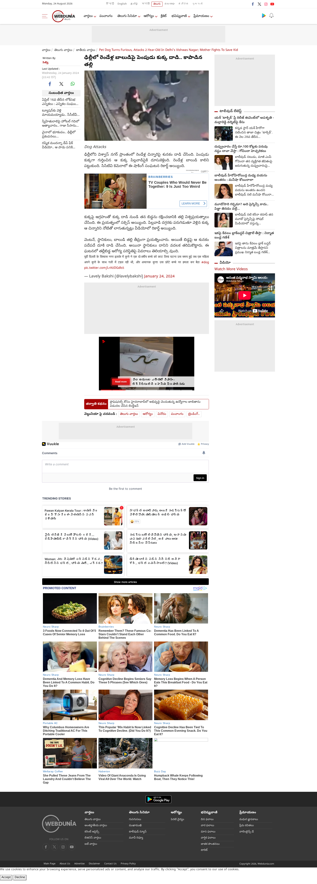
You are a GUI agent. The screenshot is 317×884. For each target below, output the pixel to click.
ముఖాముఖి (135, 825)
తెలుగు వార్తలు (63, 50)
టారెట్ (204, 850)
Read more (121, 381)
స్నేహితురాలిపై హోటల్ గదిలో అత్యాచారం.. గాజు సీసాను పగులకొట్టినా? (60, 123)
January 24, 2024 (159, 276)
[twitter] (259, 4)
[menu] (45, 16)
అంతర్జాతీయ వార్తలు (96, 825)
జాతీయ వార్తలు (85, 50)
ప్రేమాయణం (201, 16)
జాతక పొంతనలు (210, 844)
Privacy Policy (128, 863)
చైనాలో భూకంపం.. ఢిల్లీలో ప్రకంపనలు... (59, 134)
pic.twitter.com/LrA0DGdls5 (104, 268)
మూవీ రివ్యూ (136, 838)
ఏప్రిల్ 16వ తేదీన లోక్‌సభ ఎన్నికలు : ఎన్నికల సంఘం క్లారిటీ (59, 102)
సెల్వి (45, 62)
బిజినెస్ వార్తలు (93, 838)
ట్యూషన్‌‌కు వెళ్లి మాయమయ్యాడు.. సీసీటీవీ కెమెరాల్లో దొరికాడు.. (59, 113)
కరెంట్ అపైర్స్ (92, 832)
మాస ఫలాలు (208, 832)
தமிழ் (134, 4)
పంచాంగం (105, 16)
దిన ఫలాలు (207, 819)
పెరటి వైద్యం (177, 819)
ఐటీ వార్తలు (91, 844)
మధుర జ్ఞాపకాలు (248, 819)
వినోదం (162, 414)
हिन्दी (110, 4)
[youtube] (272, 4)
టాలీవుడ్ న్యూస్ (138, 832)
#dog (205, 262)
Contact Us (110, 863)
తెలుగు (157, 4)
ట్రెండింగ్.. (194, 414)
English (122, 4)
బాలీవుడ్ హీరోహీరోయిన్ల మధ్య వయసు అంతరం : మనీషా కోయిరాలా (240, 178)
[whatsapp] (72, 83)
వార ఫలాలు (207, 825)
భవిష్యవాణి (179, 16)
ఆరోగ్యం (149, 16)
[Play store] (264, 15)
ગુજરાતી (197, 4)
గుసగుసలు (135, 819)
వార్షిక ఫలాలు (208, 838)
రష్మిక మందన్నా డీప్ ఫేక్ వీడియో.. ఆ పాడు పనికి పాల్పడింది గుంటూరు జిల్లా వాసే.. (59, 145)
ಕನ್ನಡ (183, 4)
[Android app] (158, 799)
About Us (65, 863)
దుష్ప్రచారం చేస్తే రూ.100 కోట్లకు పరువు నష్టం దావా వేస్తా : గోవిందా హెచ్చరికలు (241, 149)
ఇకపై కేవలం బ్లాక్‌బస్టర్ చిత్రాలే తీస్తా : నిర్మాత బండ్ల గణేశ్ (244, 235)
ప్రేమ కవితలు (246, 825)
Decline (20, 878)
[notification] (271, 15)
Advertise (79, 863)
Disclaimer (94, 863)
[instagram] (266, 4)
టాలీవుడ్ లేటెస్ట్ (231, 111)
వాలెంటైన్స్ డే (246, 832)
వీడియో (225, 262)
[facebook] (253, 4)
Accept (6, 878)
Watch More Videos (231, 269)
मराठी (146, 4)
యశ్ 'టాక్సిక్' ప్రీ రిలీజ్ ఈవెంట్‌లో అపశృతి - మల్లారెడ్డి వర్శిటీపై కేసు (244, 120)
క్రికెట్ (164, 16)
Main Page (49, 863)
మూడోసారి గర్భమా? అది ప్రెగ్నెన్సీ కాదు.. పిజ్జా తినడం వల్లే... (241, 206)
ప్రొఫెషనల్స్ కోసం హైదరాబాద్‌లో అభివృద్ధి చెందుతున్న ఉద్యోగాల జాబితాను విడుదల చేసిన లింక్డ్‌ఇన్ (155, 404)
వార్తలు (88, 16)
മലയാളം (169, 4)
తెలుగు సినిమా (127, 16)
